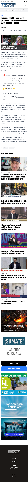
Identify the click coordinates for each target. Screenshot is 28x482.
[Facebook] (24, 1)
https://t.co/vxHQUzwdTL (9, 91)
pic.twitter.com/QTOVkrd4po (10, 93)
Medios (2, 198)
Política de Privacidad (14, 468)
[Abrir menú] (25, 5)
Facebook (14, 474)
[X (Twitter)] (26, 1)
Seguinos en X (14, 363)
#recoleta (12, 147)
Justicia (2, 15)
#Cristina (6, 147)
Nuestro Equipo (14, 467)
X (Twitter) (14, 476)
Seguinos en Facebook (14, 369)
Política (3, 172)
